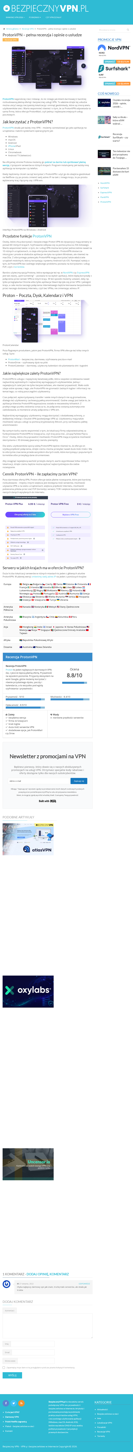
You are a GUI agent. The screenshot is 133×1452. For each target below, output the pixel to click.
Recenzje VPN (10, 40)
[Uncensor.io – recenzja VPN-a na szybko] (28, 1164)
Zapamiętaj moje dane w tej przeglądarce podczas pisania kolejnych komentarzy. (40, 1367)
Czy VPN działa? (53, 17)
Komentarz (9, 1310)
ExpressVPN (83, 272)
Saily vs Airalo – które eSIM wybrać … (120, 120)
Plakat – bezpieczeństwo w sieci (19, 1426)
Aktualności (102, 1409)
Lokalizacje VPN (104, 1422)
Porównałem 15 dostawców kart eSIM (121, 171)
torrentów (19, 266)
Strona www (10, 1361)
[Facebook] (6, 1403)
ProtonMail (14, 359)
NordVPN (68, 272)
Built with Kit (47, 801)
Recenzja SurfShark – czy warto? (120, 137)
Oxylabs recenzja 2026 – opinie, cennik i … (121, 103)
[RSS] (21, 1403)
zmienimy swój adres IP (44, 576)
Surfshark (104, 187)
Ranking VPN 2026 (14, 17)
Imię (7, 1344)
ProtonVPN (8, 127)
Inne (99, 1418)
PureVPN (104, 197)
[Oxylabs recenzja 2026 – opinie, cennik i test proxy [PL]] (28, 992)
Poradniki (34, 17)
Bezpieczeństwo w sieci (107, 1414)
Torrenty (101, 1436)
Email (7, 1352)
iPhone (11, 145)
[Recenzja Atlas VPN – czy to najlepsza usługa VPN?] (28, 839)
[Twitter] (13, 1403)
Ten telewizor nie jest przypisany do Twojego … (121, 154)
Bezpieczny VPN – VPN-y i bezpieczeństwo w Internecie (30, 1446)
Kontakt (9, 1431)
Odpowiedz (84, 1283)
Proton (9, 669)
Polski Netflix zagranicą (16, 1421)
